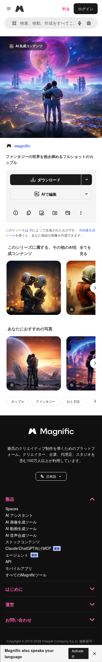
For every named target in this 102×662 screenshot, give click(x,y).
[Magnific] (51, 432)
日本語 (51, 476)
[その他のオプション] (80, 213)
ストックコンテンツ (22, 541)
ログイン (85, 8)
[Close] (94, 653)
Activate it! (78, 653)
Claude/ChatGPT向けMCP (32, 548)
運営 (9, 604)
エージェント (21, 555)
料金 (66, 8)
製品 (9, 499)
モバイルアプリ (18, 568)
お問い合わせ (18, 620)
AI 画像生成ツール (21, 522)
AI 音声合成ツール (21, 535)
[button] (51, 476)
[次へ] (95, 288)
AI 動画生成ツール (21, 528)
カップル (17, 401)
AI (30, 230)
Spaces (11, 508)
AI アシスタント (19, 515)
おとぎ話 (73, 401)
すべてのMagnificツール (26, 574)
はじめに (14, 589)
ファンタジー (45, 401)
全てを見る (85, 250)
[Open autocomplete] (12, 23)
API (8, 561)
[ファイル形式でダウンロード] (86, 179)
